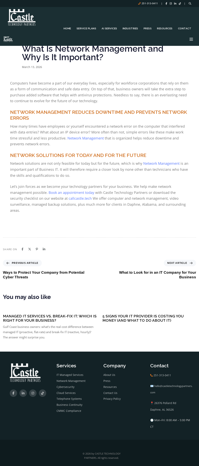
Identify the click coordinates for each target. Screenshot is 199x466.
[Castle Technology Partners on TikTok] (180, 3)
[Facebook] (22, 249)
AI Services (109, 28)
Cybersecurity (65, 387)
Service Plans (86, 28)
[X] (29, 249)
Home (67, 28)
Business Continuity (69, 405)
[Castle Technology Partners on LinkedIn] (175, 3)
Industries (130, 28)
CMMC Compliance (69, 411)
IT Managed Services (70, 375)
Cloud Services (66, 393)
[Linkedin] (44, 249)
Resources (165, 28)
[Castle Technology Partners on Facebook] (166, 3)
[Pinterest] (36, 249)
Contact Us (110, 393)
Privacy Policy (112, 399)
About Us (109, 375)
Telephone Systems (69, 399)
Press (148, 28)
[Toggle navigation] (191, 39)
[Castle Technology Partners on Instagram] (171, 3)
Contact (184, 28)
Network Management (71, 381)
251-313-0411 (150, 3)
